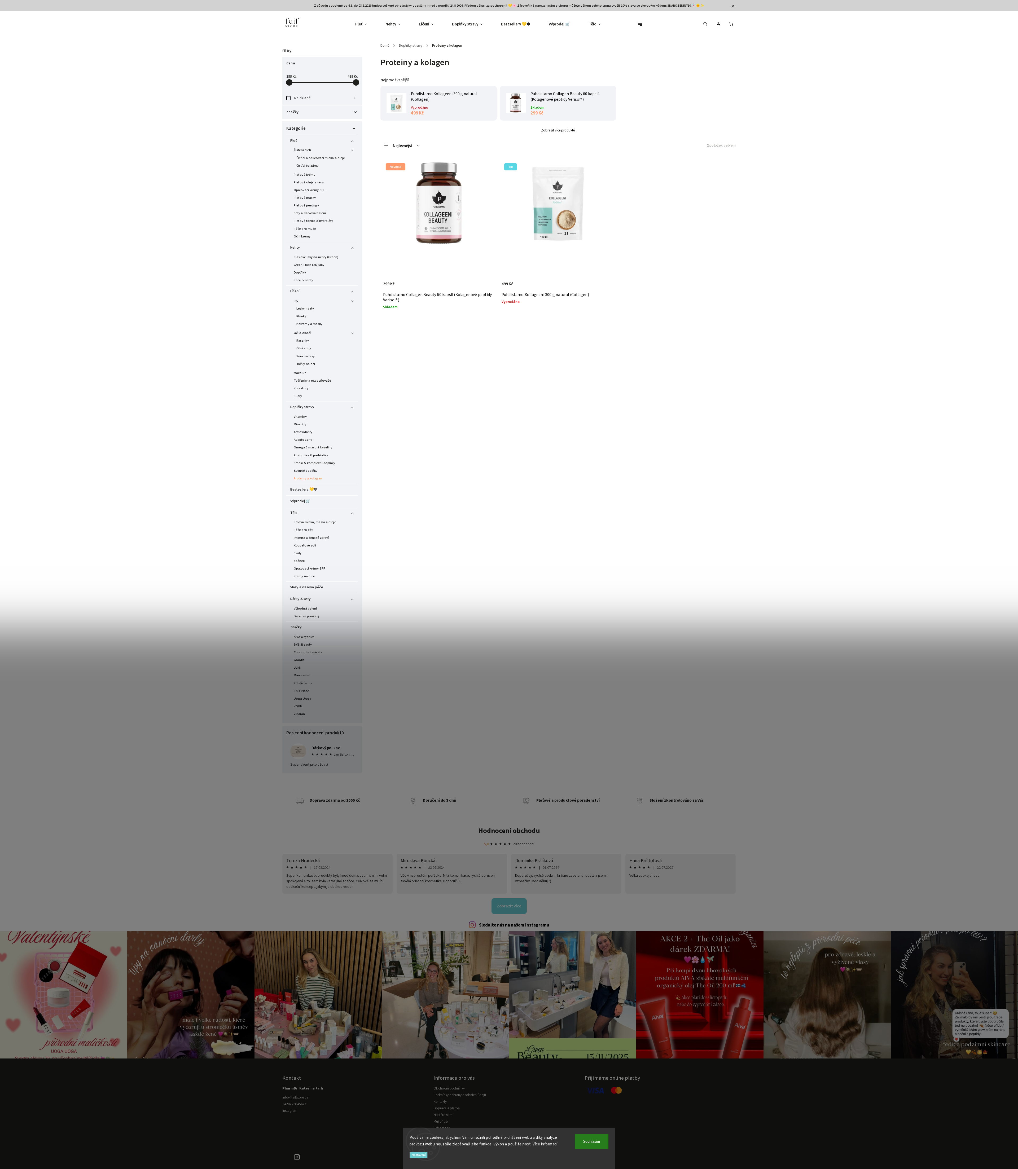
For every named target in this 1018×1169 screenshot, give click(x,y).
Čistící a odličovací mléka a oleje (320, 158)
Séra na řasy (305, 356)
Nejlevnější (402, 146)
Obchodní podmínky (449, 1088)
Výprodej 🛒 (300, 501)
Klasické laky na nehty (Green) (316, 257)
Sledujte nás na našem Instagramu (514, 925)
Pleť (293, 140)
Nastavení (419, 1155)
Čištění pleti (302, 150)
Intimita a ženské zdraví (311, 537)
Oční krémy (302, 236)
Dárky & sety (300, 599)
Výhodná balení (305, 608)
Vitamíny (300, 416)
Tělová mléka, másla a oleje (315, 522)
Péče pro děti (303, 529)
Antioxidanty (303, 432)
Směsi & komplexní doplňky (314, 463)
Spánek (299, 560)
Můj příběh (441, 1121)
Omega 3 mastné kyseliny (313, 447)
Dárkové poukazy (307, 616)
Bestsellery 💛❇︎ (303, 489)
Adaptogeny (303, 439)
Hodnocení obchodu (509, 831)
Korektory (301, 388)
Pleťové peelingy (306, 205)
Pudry (298, 396)
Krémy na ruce (304, 576)
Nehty (295, 247)
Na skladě (324, 98)
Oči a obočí (302, 332)
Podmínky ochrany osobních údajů (459, 1095)
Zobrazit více (509, 906)
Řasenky (302, 340)
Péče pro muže (305, 228)
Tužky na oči (305, 363)
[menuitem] (365, 24)
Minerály (300, 424)
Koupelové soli (305, 545)
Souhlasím (591, 1141)
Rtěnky (301, 316)
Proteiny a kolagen (308, 478)
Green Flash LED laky (309, 264)
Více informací (545, 1144)
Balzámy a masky (309, 323)
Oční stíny (303, 348)
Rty (296, 300)
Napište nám (443, 1115)
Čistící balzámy (307, 165)
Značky (296, 627)
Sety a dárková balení (310, 213)
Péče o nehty (303, 280)
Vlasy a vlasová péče (306, 587)
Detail (605, 286)
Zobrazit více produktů (558, 130)
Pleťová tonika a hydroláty (313, 220)
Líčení (295, 291)
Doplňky (300, 272)
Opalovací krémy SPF (309, 190)
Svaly (298, 553)
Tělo (293, 512)
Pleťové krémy (304, 174)
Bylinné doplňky (306, 470)
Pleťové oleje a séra (309, 182)
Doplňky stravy (302, 407)
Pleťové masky (305, 197)
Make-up (300, 372)
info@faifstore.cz (295, 1097)
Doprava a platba (446, 1108)
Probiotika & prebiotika (311, 455)
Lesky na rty (305, 308)
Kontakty (440, 1101)
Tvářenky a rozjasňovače (312, 380)
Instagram (289, 1110)
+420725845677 (294, 1104)
